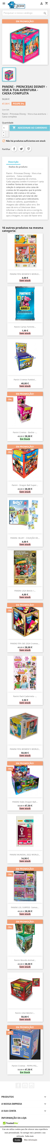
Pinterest (28, 149)
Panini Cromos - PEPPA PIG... (25, 1065)
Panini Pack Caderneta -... (25, 696)
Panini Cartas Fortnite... (25, 326)
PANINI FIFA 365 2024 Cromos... (25, 643)
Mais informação (30, 1140)
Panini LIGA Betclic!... (25, 1013)
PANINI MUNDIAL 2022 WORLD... (25, 854)
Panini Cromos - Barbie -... (25, 432)
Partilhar (14, 149)
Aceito (17, 1140)
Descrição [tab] (13, 161)
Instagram (31, 1085)
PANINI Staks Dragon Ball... (25, 802)
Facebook (18, 1085)
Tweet (21, 149)
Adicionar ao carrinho (29, 127)
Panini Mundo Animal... (25, 960)
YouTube (25, 1085)
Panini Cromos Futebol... (25, 379)
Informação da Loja (13, 1117)
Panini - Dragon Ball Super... (25, 485)
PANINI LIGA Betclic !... (25, 590)
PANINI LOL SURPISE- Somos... (25, 907)
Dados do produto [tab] (18, 166)
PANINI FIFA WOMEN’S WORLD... (25, 274)
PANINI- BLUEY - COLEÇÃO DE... (25, 538)
